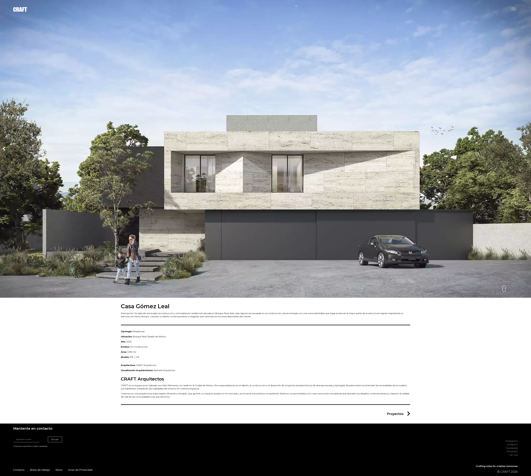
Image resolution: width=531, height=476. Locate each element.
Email (18, 435)
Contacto (18, 469)
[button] (4, 148)
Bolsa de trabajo (40, 469)
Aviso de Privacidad (80, 469)
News (59, 469)
